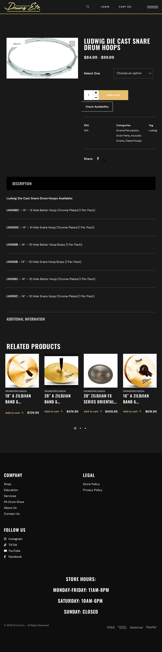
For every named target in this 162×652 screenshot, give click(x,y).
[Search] (89, 7)
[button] (72, 44)
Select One (92, 73)
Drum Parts (123, 135)
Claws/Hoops (133, 140)
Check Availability (97, 106)
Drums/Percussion (127, 130)
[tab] (81, 183)
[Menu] (147, 7)
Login (105, 6)
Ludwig (153, 130)
